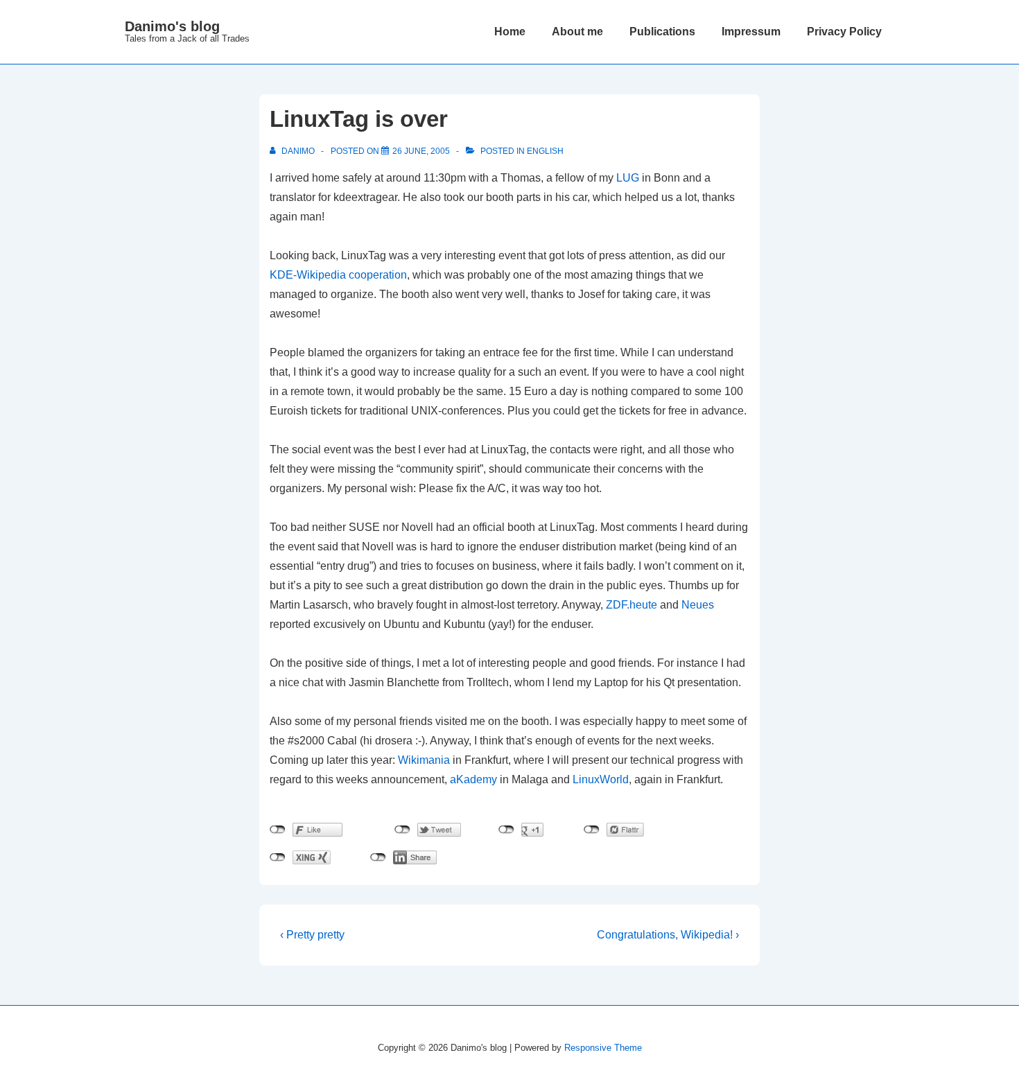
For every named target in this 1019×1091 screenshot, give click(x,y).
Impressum (751, 31)
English (545, 151)
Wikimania (424, 760)
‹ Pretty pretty (312, 935)
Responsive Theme (603, 1047)
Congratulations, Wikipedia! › (668, 935)
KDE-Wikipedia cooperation (338, 275)
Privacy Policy (844, 31)
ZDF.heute (631, 605)
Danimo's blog (172, 26)
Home (509, 31)
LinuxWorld (601, 779)
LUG (627, 178)
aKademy (473, 779)
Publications (662, 31)
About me (577, 31)
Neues (697, 605)
